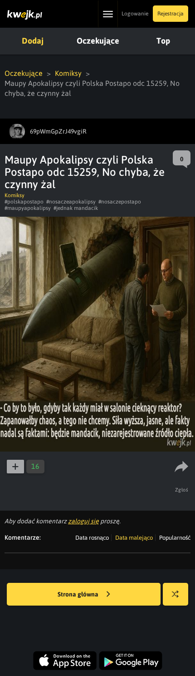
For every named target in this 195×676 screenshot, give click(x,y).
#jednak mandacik (76, 208)
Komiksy (68, 73)
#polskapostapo (24, 202)
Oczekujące (98, 40)
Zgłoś (182, 489)
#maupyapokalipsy (28, 208)
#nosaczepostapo (119, 202)
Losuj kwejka (175, 594)
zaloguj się (83, 521)
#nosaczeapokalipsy (71, 202)
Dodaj (33, 40)
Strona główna (79, 594)
